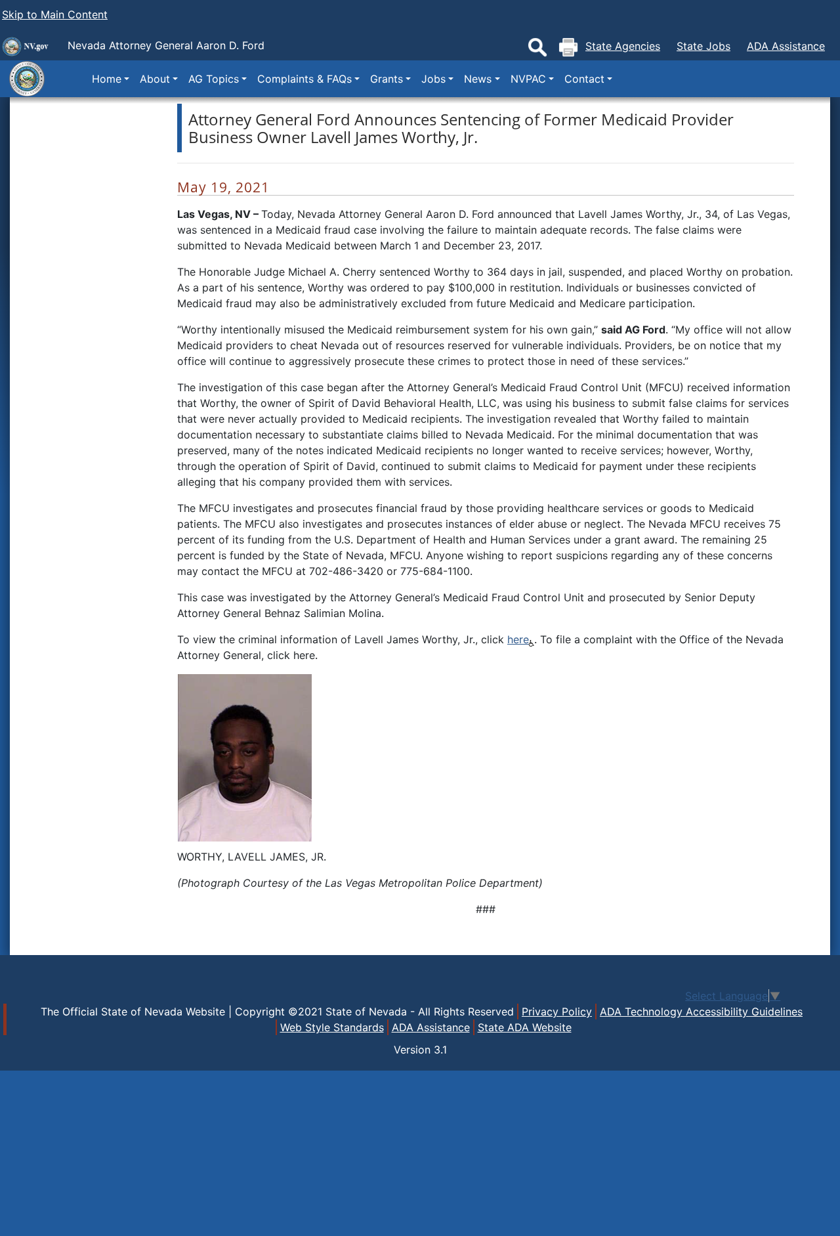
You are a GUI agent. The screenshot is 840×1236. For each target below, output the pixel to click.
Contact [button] (584, 78)
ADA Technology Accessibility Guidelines (701, 1011)
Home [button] (106, 78)
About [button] (155, 78)
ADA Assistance (786, 46)
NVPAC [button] (528, 78)
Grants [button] (386, 78)
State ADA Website (525, 1027)
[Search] (537, 47)
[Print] (568, 47)
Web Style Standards (332, 1027)
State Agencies (622, 46)
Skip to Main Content (55, 14)
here (518, 639)
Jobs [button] (433, 78)
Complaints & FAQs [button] (304, 78)
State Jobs (703, 46)
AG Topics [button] (213, 78)
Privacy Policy (557, 1011)
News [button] (478, 78)
